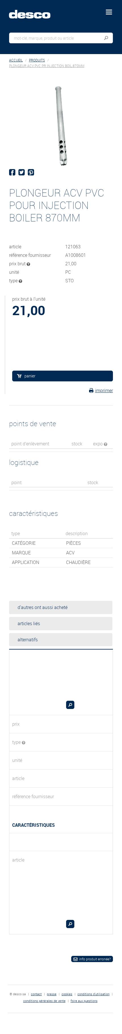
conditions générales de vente (44, 1001)
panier (29, 376)
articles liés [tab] (29, 623)
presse (51, 994)
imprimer (104, 390)
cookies (67, 994)
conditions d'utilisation (93, 994)
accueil (16, 60)
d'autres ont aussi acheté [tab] (43, 607)
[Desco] (34, 11)
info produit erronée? (95, 959)
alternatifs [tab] (28, 639)
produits (37, 60)
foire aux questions (84, 1001)
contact (36, 994)
